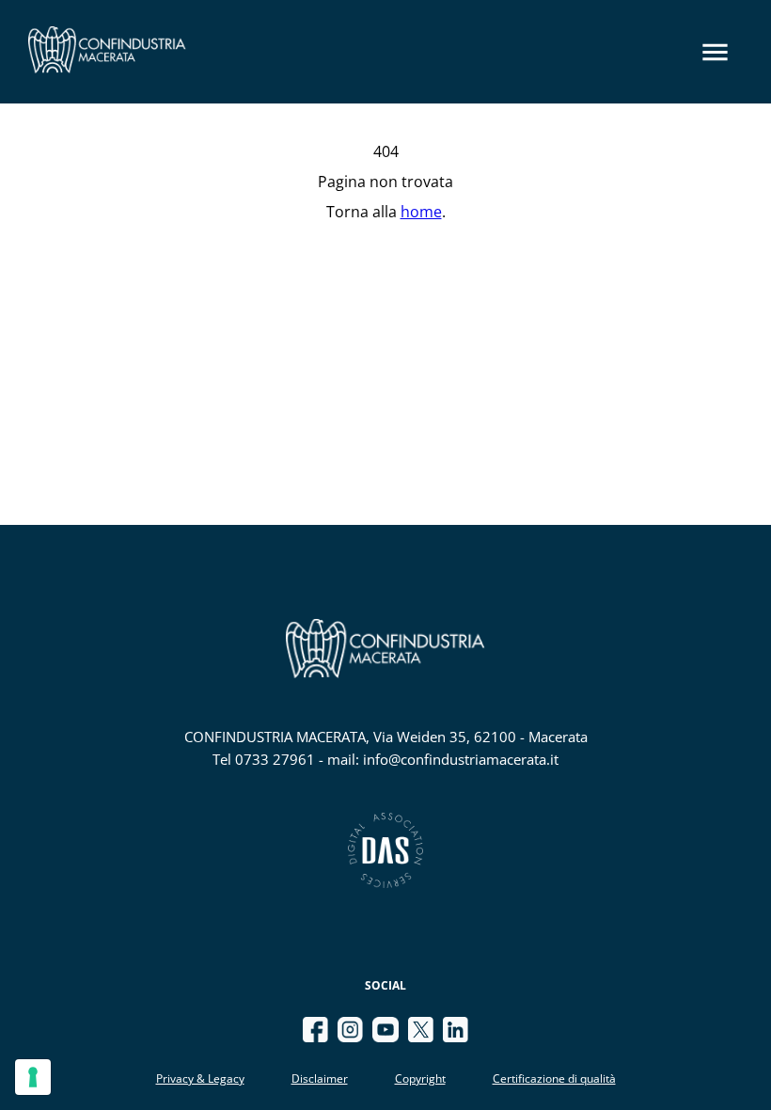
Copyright (420, 1078)
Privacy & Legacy (200, 1078)
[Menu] (715, 52)
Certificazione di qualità (554, 1078)
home (421, 211)
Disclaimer (319, 1078)
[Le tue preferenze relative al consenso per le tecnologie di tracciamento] (33, 1077)
